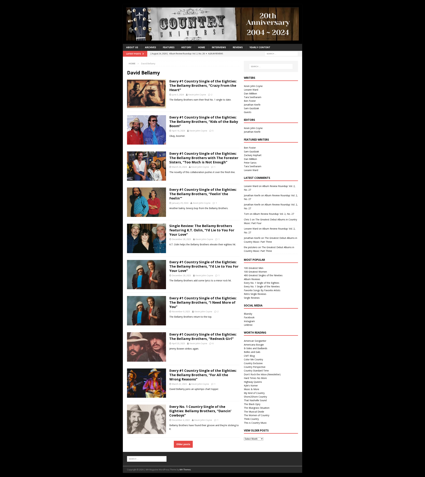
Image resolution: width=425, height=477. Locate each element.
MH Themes (185, 469)
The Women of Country (256, 415)
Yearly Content (260, 47)
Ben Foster (250, 100)
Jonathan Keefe (252, 104)
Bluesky (248, 313)
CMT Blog (249, 355)
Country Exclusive (253, 363)
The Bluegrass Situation (256, 407)
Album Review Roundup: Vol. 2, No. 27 (273, 213)
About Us (132, 47)
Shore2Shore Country (255, 396)
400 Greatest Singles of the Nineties (263, 275)
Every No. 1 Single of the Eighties (261, 282)
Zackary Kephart (252, 155)
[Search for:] (281, 53)
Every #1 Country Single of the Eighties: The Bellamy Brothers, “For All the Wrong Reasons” (203, 374)
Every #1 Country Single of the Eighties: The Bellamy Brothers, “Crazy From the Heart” (203, 85)
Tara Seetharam (252, 97)
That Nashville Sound (255, 400)
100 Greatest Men (253, 268)
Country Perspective (254, 366)
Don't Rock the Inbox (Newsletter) (262, 374)
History (186, 47)
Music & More (251, 389)
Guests (247, 112)
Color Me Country (253, 359)
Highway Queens (253, 381)
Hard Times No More (255, 378)
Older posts (183, 444)
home (201, 47)
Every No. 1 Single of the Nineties (262, 286)
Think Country (251, 418)
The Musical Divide (254, 411)
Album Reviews (252, 279)
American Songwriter (255, 340)
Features (168, 47)
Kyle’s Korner (251, 385)
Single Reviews (252, 297)
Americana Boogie (254, 344)
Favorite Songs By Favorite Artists (262, 290)
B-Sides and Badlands (255, 348)
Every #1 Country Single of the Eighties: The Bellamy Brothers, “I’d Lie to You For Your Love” (204, 266)
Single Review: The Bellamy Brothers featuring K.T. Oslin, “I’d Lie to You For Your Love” (201, 230)
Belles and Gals (252, 352)
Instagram (249, 321)
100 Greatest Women (255, 271)
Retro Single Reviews (255, 294)
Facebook (249, 317)
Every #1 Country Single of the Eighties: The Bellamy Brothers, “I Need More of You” (203, 302)
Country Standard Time (256, 370)
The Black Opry (252, 404)
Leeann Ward (251, 89)
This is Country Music (255, 422)
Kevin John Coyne (197, 94)
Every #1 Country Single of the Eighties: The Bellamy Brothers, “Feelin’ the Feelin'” (203, 193)
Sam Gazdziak (251, 108)
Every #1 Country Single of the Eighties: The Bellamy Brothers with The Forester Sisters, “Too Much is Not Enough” (203, 157)
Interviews (219, 47)
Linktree (248, 324)
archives (150, 47)
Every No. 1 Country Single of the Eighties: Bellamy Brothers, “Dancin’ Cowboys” (200, 410)
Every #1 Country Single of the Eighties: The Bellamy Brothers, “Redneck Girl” (203, 336)
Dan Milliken (250, 93)
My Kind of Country (254, 393)
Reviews (238, 47)
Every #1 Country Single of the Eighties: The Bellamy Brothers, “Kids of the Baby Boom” (203, 121)
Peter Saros (250, 162)
